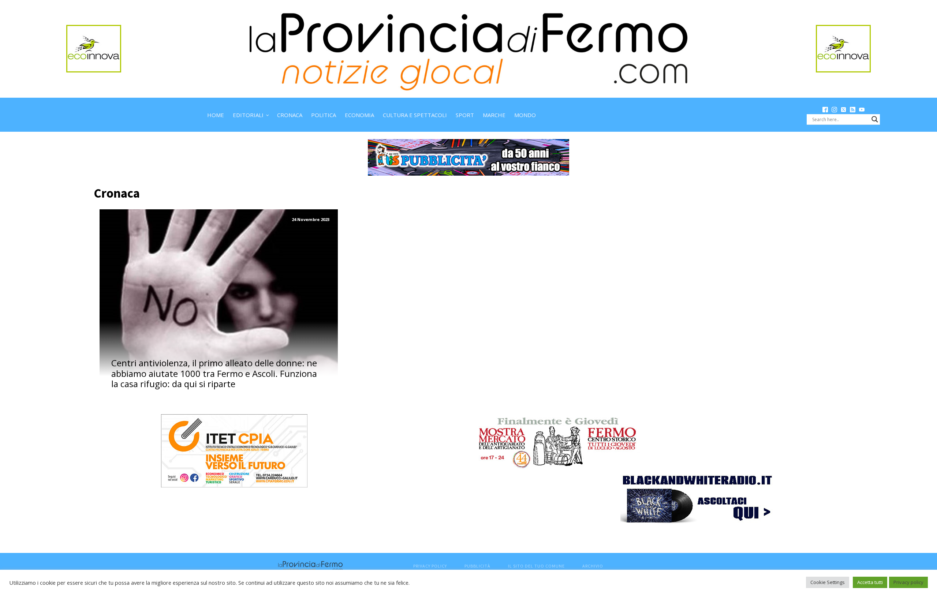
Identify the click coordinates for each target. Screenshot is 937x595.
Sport (465, 115)
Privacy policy (908, 582)
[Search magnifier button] (875, 119)
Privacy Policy (430, 566)
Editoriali (248, 115)
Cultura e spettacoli (415, 115)
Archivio (592, 566)
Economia (359, 115)
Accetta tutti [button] (870, 582)
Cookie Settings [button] (827, 582)
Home (215, 115)
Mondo (525, 115)
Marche (494, 115)
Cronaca (289, 115)
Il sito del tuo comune (536, 566)
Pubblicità (477, 566)
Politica (323, 115)
